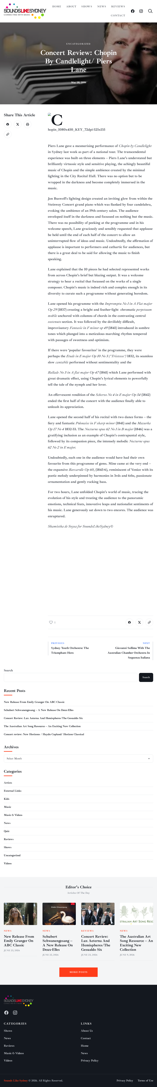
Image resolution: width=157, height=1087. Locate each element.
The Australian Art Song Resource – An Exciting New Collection (42, 726)
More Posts (79, 972)
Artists (8, 782)
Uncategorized (78, 44)
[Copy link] (7, 134)
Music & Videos (13, 815)
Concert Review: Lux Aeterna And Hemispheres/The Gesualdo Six (43, 718)
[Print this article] (27, 124)
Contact (118, 15)
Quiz (6, 831)
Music (7, 807)
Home (56, 6)
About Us (87, 1031)
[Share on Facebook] (7, 124)
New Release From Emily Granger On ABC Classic (34, 702)
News (101, 6)
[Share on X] (17, 124)
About (71, 6)
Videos (8, 863)
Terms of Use (145, 1080)
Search (8, 670)
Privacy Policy (90, 1060)
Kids (6, 799)
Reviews (118, 6)
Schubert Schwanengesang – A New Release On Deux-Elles (39, 710)
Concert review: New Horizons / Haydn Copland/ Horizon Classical (44, 734)
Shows (86, 6)
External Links (12, 790)
